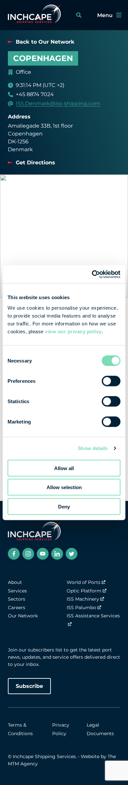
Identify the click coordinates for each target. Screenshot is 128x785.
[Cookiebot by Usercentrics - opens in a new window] (92, 274)
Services (17, 591)
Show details (93, 448)
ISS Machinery (83, 599)
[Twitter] (71, 554)
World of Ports (83, 582)
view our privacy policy (73, 331)
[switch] (111, 381)
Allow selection (64, 487)
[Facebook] (14, 554)
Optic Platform (84, 591)
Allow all (64, 468)
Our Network (23, 616)
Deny (64, 506)
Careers (16, 607)
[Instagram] (28, 554)
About (15, 582)
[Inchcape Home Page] (34, 15)
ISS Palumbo (81, 607)
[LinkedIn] (57, 554)
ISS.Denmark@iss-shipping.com (58, 103)
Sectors (16, 599)
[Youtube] (43, 554)
